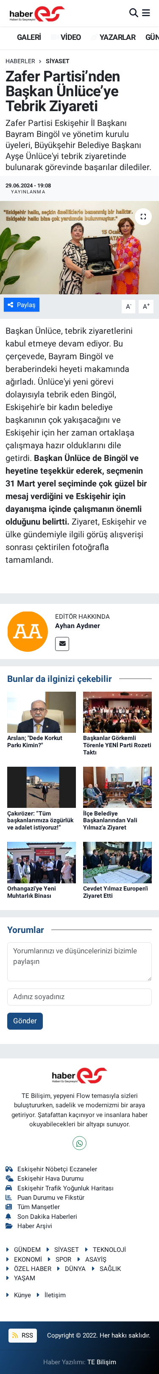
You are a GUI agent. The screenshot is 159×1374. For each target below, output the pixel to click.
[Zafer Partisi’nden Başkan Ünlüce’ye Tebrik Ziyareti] (79, 247)
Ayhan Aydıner (77, 626)
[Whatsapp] (79, 1143)
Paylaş (26, 305)
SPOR (63, 1259)
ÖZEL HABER (32, 1269)
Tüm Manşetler (38, 1207)
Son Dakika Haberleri (47, 1216)
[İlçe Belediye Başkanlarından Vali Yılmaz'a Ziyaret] (117, 786)
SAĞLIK (110, 1269)
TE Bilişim (101, 1362)
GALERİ (28, 37)
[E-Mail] (62, 644)
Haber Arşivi (34, 1226)
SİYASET (58, 61)
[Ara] (133, 12)
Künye (22, 1295)
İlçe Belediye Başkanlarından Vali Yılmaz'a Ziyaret (110, 820)
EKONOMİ (28, 1259)
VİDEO (70, 37)
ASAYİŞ (95, 1259)
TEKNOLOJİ (109, 1250)
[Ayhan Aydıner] (27, 631)
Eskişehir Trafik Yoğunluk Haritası (65, 1188)
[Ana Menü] (146, 12)
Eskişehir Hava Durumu (50, 1178)
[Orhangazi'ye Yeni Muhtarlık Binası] (41, 861)
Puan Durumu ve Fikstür (50, 1197)
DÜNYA (75, 1269)
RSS (26, 1335)
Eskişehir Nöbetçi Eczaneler (57, 1169)
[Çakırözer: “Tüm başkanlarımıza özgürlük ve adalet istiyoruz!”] (41, 786)
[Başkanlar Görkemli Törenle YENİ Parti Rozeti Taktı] (117, 711)
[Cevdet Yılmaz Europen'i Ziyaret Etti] (117, 861)
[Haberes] (37, 13)
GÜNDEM (27, 1250)
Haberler (20, 61)
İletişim (55, 1295)
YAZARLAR (116, 37)
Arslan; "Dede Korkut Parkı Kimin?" (34, 741)
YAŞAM (24, 1278)
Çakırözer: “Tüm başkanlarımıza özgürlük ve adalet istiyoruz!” (40, 820)
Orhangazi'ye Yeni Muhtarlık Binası (31, 892)
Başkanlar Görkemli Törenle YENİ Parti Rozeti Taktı (117, 745)
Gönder (25, 1021)
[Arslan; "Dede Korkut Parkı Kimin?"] (41, 711)
